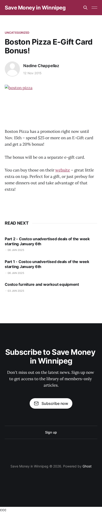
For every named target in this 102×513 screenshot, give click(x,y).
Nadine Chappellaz (41, 65)
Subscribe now (55, 403)
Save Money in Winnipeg (35, 7)
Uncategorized (17, 32)
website (62, 170)
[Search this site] (85, 7)
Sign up (51, 432)
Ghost (87, 466)
